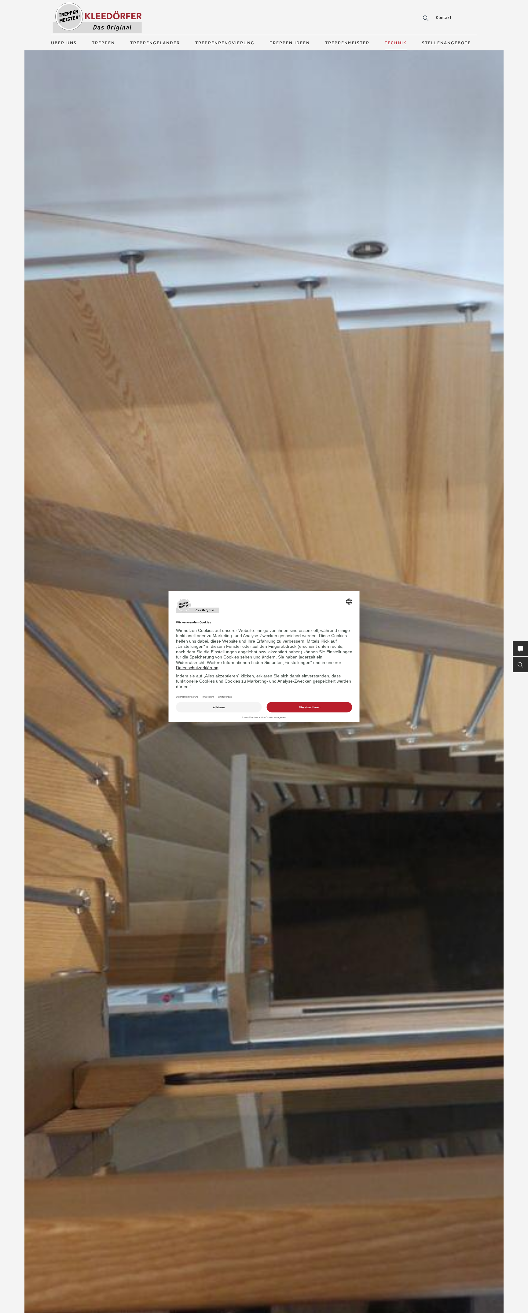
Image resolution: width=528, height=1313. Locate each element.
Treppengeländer (155, 42)
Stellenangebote (446, 42)
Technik (396, 42)
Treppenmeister (347, 42)
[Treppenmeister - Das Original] (97, 17)
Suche (424, 18)
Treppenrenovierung (225, 42)
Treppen (103, 42)
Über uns (64, 42)
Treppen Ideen (290, 42)
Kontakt (443, 17)
